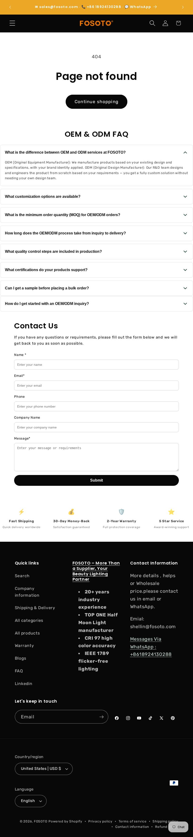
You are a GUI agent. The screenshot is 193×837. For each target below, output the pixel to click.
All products (27, 633)
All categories (29, 620)
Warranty (24, 645)
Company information (27, 592)
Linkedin (23, 683)
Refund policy (166, 827)
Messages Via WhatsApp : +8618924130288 (151, 646)
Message (22, 438)
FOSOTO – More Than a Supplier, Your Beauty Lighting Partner (96, 571)
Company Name (27, 418)
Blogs (20, 658)
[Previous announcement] (10, 7)
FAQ (19, 671)
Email (19, 376)
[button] (12, 23)
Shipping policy (165, 821)
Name (20, 355)
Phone (19, 397)
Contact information (132, 827)
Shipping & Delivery (35, 607)
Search (22, 575)
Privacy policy (100, 821)
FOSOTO (40, 821)
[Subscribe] (101, 717)
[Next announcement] (183, 7)
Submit (96, 480)
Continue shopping (96, 101)
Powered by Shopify (65, 821)
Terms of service (133, 821)
